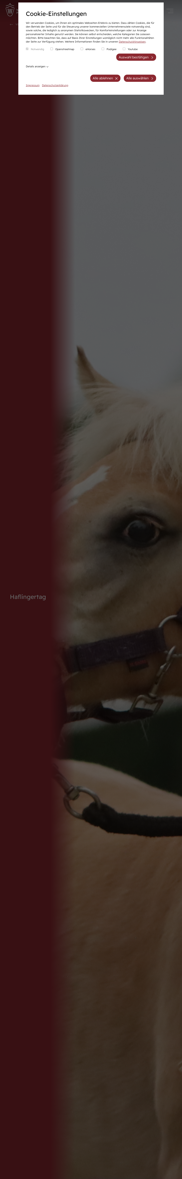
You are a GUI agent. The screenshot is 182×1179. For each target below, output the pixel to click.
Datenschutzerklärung (55, 85)
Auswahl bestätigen (134, 57)
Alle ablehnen (103, 78)
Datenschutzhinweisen (132, 41)
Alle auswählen (137, 78)
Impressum (32, 85)
